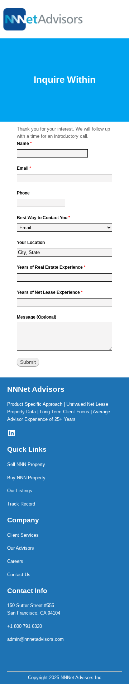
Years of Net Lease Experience (50, 292)
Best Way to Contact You (43, 217)
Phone (23, 193)
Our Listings (19, 490)
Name (24, 143)
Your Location (31, 242)
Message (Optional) (36, 317)
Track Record (21, 504)
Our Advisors (20, 548)
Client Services (23, 535)
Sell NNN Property (26, 464)
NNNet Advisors (35, 389)
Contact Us (18, 574)
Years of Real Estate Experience (51, 267)
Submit (28, 362)
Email (24, 168)
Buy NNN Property (26, 477)
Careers (15, 561)
